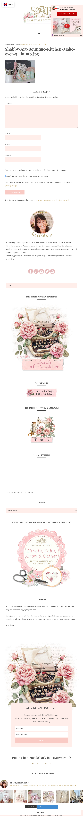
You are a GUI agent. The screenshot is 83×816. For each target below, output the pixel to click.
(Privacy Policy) (11, 186)
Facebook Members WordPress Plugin (20, 492)
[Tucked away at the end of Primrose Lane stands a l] (34, 796)
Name (8, 133)
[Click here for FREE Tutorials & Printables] (41, 428)
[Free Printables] (41, 392)
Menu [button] (43, 34)
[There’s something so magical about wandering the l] (76, 796)
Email (8, 144)
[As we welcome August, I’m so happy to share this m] (20, 796)
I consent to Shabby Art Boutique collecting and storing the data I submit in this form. (39, 184)
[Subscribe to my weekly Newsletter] (41, 372)
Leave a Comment (42, 44)
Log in (59, 815)
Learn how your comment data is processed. (52, 200)
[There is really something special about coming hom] (62, 796)
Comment (9, 103)
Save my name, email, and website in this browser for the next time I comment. (35, 170)
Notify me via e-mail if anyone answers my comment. (27, 176)
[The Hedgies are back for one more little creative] (6, 796)
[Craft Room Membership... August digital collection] (48, 796)
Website (8, 156)
